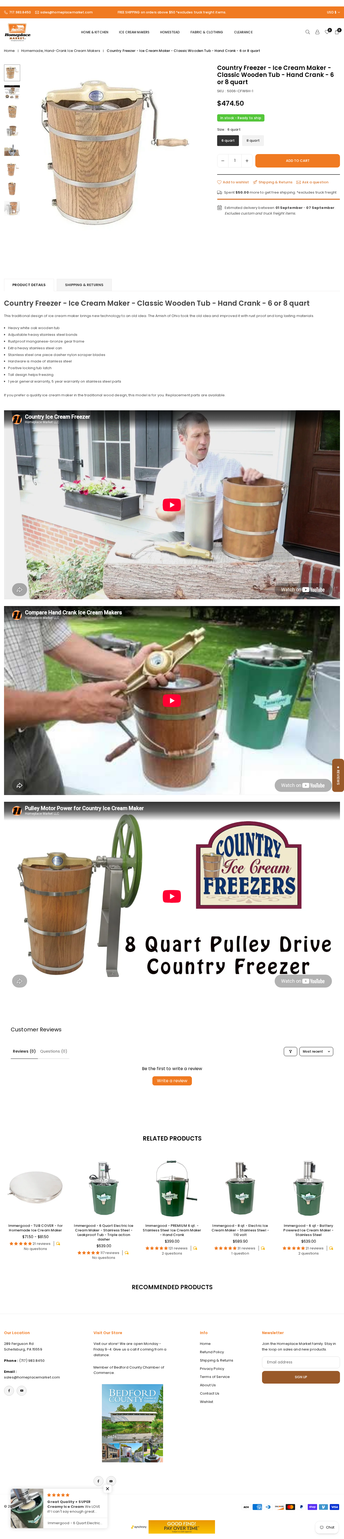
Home (9, 50)
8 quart (253, 140)
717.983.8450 (20, 12)
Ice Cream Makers (134, 32)
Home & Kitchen (94, 32)
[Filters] (290, 1051)
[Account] (317, 32)
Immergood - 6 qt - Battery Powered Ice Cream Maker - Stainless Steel (308, 1230)
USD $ (331, 12)
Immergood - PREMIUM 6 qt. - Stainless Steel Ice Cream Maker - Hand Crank (172, 1230)
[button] (189, 158)
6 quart (228, 140)
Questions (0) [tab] (53, 1051)
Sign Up (301, 1377)
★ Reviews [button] (338, 775)
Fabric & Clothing (207, 32)
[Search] (308, 32)
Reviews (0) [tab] (24, 1051)
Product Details (29, 284)
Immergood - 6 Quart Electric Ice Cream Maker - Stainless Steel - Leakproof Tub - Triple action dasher (103, 1232)
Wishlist (206, 1401)
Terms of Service (215, 1376)
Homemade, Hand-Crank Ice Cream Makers (61, 50)
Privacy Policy (212, 1368)
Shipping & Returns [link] (275, 182)
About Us (208, 1385)
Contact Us (209, 1393)
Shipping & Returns (84, 284)
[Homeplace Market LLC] (17, 31)
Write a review (172, 1081)
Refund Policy (212, 1352)
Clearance (243, 32)
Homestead (170, 32)
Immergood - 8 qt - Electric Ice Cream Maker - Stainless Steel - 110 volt (240, 1230)
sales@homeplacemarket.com (66, 12)
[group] (112, 154)
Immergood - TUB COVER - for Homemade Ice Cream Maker (35, 1228)
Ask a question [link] (315, 182)
